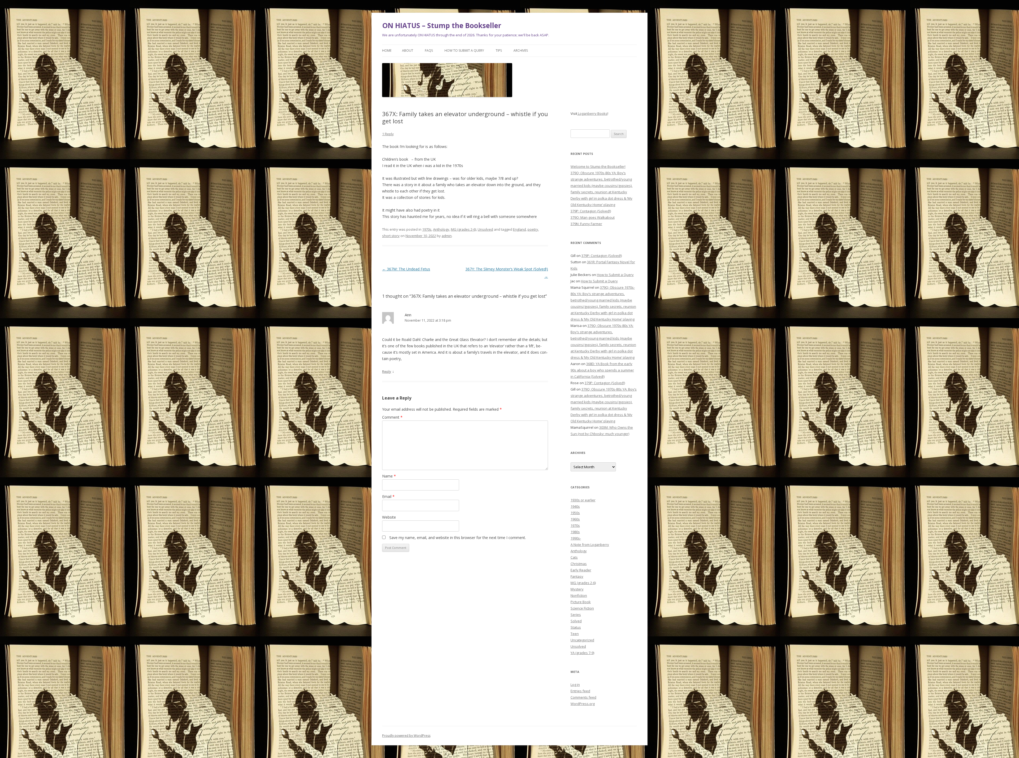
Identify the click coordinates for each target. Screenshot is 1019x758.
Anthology (441, 229)
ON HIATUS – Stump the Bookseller (441, 25)
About (407, 50)
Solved (576, 621)
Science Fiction (582, 608)
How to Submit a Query (464, 50)
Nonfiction (579, 595)
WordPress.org (583, 703)
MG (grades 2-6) (463, 229)
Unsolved (485, 229)
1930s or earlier (583, 500)
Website (389, 517)
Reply (386, 371)
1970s (426, 229)
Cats (574, 557)
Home (386, 50)
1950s (575, 512)
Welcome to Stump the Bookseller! (598, 166)
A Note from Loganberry (590, 544)
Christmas (579, 563)
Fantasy (577, 576)
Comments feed (583, 697)
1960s (575, 519)
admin (447, 235)
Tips (499, 50)
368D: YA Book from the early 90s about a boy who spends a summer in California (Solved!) (602, 370)
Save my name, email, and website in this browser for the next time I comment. (457, 537)
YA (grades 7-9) (582, 652)
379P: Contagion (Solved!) (591, 211)
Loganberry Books (592, 113)
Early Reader (581, 570)
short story (391, 235)
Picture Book (581, 601)
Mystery (577, 589)
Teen (575, 633)
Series (576, 614)
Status (576, 627)
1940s (575, 506)
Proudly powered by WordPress (406, 735)
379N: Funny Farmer (586, 223)
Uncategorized (582, 640)
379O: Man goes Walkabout (593, 217)
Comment (392, 417)
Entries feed (580, 691)
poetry (533, 229)
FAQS (429, 50)
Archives (520, 50)
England (519, 229)
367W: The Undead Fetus (406, 268)
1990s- (576, 538)
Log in (575, 684)
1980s (575, 531)
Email (388, 496)
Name (389, 476)
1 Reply (388, 134)
